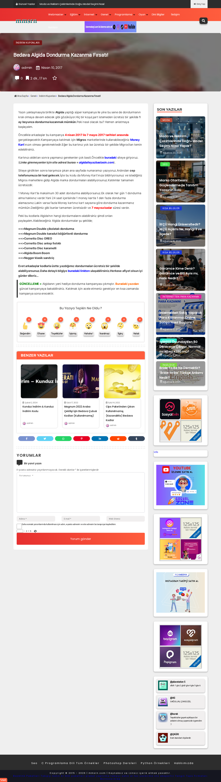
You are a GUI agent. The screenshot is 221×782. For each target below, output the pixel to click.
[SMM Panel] (191, 558)
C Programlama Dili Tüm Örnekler (70, 763)
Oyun (142, 14)
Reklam (53, 27)
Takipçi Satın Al (52, 776)
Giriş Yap (201, 4)
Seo (34, 763)
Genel (104, 14)
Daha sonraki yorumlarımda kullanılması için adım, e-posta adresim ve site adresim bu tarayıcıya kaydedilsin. (69, 524)
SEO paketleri (75, 776)
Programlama (123, 14)
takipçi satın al (122, 776)
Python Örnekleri (155, 763)
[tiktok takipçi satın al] (170, 418)
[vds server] (170, 439)
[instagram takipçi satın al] (170, 537)
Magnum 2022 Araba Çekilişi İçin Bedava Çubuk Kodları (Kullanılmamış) (80, 411)
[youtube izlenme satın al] (180, 504)
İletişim (175, 14)
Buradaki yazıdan (127, 283)
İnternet (89, 14)
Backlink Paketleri (26, 776)
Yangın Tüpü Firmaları (191, 776)
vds (156, 451)
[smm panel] (191, 418)
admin (30, 423)
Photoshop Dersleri (120, 763)
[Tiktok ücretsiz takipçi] (170, 558)
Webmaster (55, 14)
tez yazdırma (143, 776)
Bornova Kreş (110, 778)
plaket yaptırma (98, 776)
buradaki (110, 157)
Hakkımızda (184, 763)
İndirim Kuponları (28, 42)
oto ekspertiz (164, 776)
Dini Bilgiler (158, 14)
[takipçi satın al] (180, 611)
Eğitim (74, 14)
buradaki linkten (79, 271)
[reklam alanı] (191, 439)
